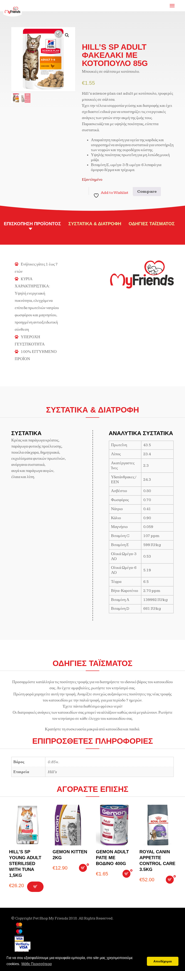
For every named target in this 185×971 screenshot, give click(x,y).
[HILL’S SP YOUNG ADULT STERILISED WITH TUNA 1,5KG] (27, 825)
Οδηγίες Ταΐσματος (152, 223)
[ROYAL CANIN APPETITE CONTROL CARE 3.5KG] (157, 825)
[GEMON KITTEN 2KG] (71, 825)
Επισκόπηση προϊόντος (32, 223)
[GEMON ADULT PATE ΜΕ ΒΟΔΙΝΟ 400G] (114, 825)
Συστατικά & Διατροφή (94, 223)
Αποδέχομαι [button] (162, 961)
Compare (147, 191)
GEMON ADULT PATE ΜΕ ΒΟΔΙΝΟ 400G (112, 857)
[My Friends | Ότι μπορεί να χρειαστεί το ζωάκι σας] (13, 6)
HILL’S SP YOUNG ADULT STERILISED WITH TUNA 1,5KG (25, 863)
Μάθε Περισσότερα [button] (36, 964)
